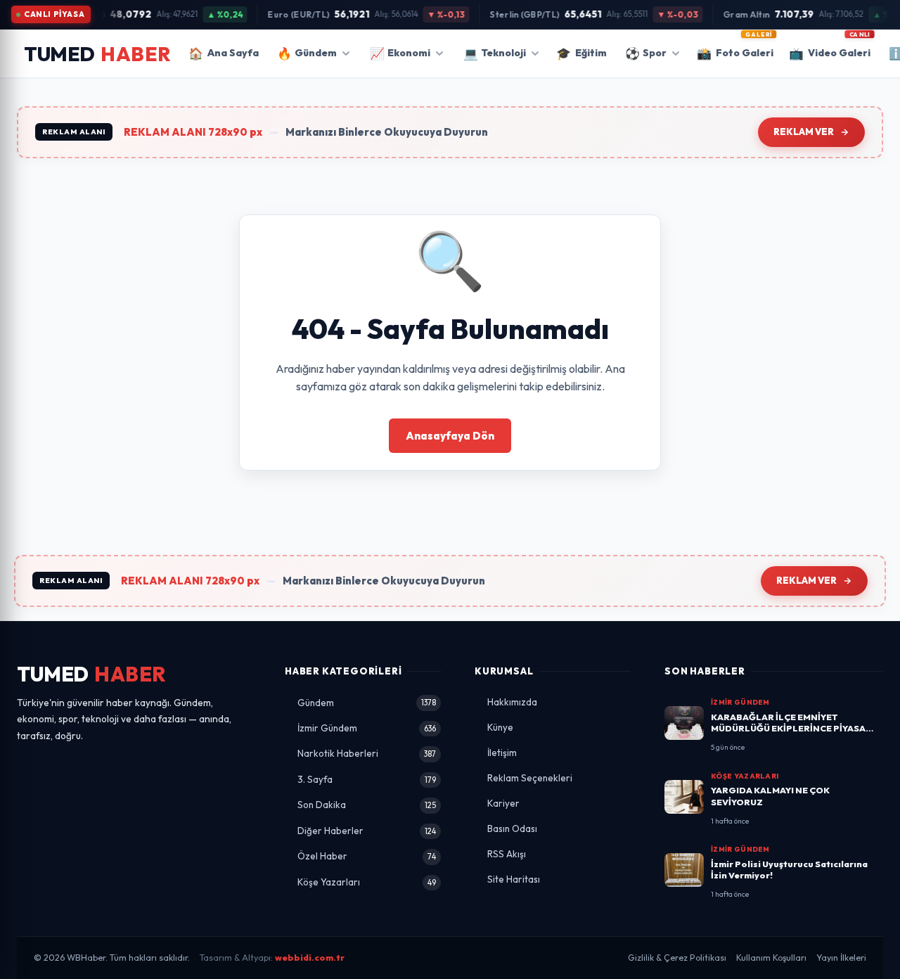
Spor (646, 53)
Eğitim (581, 53)
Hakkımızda (512, 702)
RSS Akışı (506, 853)
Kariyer (503, 803)
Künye (500, 727)
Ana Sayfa (223, 53)
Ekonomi (400, 53)
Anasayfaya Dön (450, 435)
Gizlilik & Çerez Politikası (677, 957)
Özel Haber (366, 856)
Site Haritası (513, 879)
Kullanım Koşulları (771, 957)
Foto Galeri (735, 48)
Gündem (307, 53)
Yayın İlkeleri (841, 957)
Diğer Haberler (366, 830)
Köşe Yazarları (366, 882)
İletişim (502, 752)
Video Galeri (829, 48)
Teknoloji (494, 53)
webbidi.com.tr (310, 957)
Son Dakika (366, 804)
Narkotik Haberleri (366, 753)
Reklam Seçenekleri (529, 777)
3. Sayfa (366, 779)
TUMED (92, 674)
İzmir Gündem (366, 728)
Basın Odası (512, 828)
